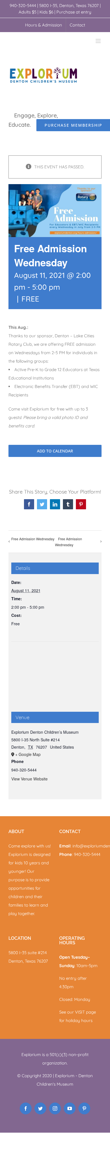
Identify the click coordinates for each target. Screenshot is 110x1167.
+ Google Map (28, 754)
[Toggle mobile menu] (99, 41)
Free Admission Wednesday (32, 538)
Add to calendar (55, 450)
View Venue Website (29, 779)
